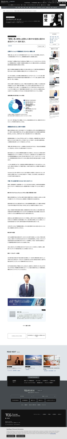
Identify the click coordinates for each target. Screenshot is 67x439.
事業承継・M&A (40, 382)
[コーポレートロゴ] (33, 377)
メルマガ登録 (48, 1)
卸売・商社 (39, 7)
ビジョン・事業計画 (10, 4)
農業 (30, 7)
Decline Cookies (20, 435)
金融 (51, 7)
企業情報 (44, 414)
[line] (29, 325)
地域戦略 (48, 4)
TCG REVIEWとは (27, 2)
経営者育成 (10, 45)
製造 (16, 7)
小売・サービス (34, 7)
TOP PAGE (22, 396)
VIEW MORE (54, 44)
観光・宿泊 (55, 7)
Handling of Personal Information (15, 429)
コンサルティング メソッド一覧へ (17, 335)
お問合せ (44, 1)
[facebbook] (28, 325)
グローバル (38, 4)
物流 (22, 7)
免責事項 (38, 404)
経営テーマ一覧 (44, 396)
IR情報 (49, 414)
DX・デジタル (38, 380)
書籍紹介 (26, 404)
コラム (22, 404)
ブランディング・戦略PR (49, 382)
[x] (26, 325)
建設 (19, 7)
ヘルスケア (43, 7)
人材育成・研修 (52, 380)
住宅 (24, 7)
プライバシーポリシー (37, 414)
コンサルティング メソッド (9, 10)
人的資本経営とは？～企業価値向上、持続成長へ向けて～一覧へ (36, 336)
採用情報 (54, 414)
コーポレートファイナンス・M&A (29, 382)
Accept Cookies (11, 435)
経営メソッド (40, 2)
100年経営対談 (34, 2)
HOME (4, 10)
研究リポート (45, 2)
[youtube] (8, 418)
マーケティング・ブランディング (31, 4)
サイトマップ (44, 404)
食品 (27, 7)
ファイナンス (18, 4)
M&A (21, 4)
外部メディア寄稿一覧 (32, 404)
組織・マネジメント (43, 4)
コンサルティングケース (52, 2)
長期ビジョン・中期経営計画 (29, 380)
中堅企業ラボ (59, 2)
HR (14, 4)
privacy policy (53, 433)
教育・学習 (48, 7)
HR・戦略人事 (45, 380)
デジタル (24, 4)
